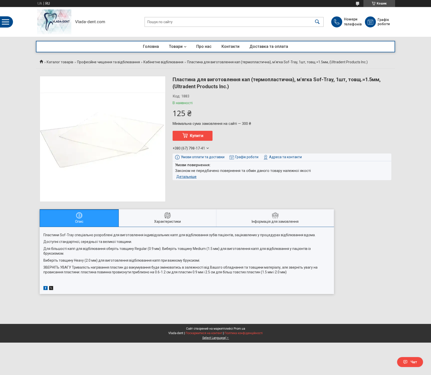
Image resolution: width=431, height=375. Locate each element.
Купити (196, 135)
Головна (151, 46)
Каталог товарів (60, 62)
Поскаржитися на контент (204, 333)
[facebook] (45, 289)
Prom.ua (239, 328)
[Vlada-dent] (54, 21)
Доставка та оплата (268, 46)
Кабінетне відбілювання (163, 62)
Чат (414, 362)
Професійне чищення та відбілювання (108, 62)
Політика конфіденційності (243, 333)
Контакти (230, 46)
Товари (176, 46)
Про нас (204, 46)
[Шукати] (317, 22)
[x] (51, 289)
